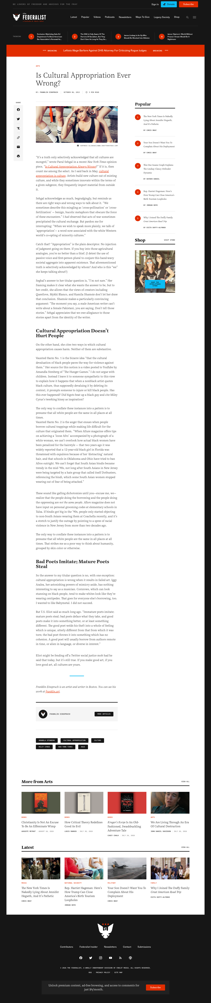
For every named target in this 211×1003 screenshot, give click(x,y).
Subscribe (188, 4)
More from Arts (37, 781)
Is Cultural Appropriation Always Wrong (70, 166)
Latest (28, 847)
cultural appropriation (74, 740)
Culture (97, 740)
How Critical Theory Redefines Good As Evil (83, 824)
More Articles (104, 714)
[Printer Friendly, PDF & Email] (18, 156)
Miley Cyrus (44, 747)
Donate (171, 4)
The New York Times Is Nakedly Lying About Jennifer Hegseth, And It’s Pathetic (40, 892)
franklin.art (53, 691)
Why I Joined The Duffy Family (170, 890)
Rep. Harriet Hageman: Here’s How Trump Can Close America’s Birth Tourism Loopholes (83, 894)
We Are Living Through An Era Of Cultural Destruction (170, 824)
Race (83, 747)
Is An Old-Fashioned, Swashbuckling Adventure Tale (124, 826)
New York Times (65, 747)
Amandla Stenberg (47, 740)
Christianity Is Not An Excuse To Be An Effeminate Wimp (40, 824)
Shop (140, 240)
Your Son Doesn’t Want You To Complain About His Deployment (127, 892)
